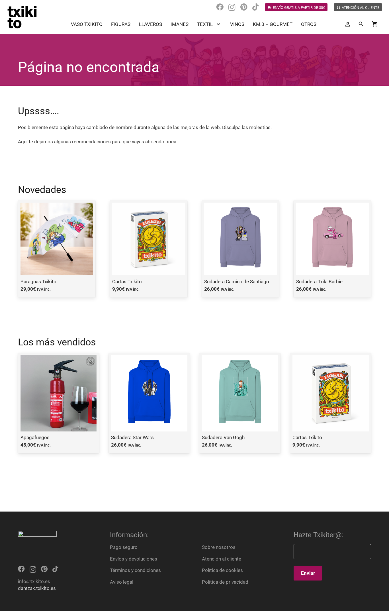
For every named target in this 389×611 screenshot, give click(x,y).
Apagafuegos (35, 437)
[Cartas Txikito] (148, 249)
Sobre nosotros (219, 547)
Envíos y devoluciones (133, 559)
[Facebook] (220, 7)
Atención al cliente (221, 559)
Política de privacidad (225, 582)
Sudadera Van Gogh (223, 437)
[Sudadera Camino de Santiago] (240, 249)
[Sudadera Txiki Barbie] (332, 249)
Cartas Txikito (307, 437)
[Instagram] (232, 7)
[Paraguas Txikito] (56, 249)
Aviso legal (121, 582)
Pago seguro (124, 547)
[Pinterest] (243, 7)
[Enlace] (22, 17)
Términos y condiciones (135, 570)
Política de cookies (222, 570)
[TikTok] (255, 7)
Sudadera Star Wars (132, 437)
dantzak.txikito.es (37, 588)
